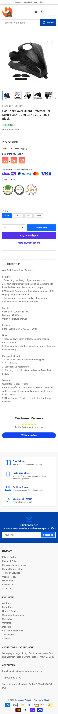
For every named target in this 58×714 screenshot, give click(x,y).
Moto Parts (7, 607)
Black (6, 215)
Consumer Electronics (13, 615)
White (38, 215)
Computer (7, 619)
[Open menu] (52, 12)
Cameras (6, 623)
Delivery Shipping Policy (14, 565)
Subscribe (48, 535)
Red (28, 215)
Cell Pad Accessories (12, 630)
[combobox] (29, 22)
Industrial (6, 627)
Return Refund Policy (12, 569)
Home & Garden (10, 611)
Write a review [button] (29, 435)
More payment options (29, 242)
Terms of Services (11, 573)
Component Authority (12, 106)
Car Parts (6, 603)
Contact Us (7, 584)
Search (50, 22)
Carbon (18, 215)
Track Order (8, 634)
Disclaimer (7, 580)
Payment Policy (10, 561)
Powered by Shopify (42, 700)
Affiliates (6, 638)
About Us (6, 588)
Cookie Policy (9, 577)
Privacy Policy (9, 557)
